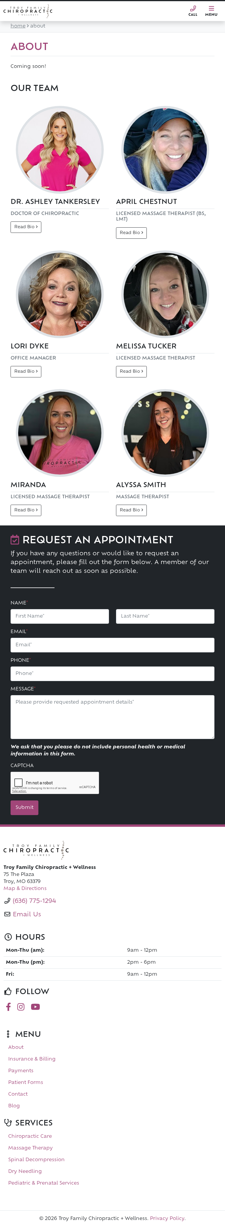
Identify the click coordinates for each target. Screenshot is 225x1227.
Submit (24, 807)
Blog (14, 1106)
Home (18, 26)
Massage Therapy (30, 1148)
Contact (18, 1094)
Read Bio (25, 227)
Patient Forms (25, 1082)
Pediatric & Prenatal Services (43, 1183)
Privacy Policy (167, 1218)
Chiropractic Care (30, 1136)
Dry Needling (25, 1171)
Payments (20, 1071)
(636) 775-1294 (34, 901)
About (15, 1047)
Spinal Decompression (36, 1160)
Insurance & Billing (32, 1059)
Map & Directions (25, 888)
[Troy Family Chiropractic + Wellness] (112, 850)
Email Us (27, 915)
